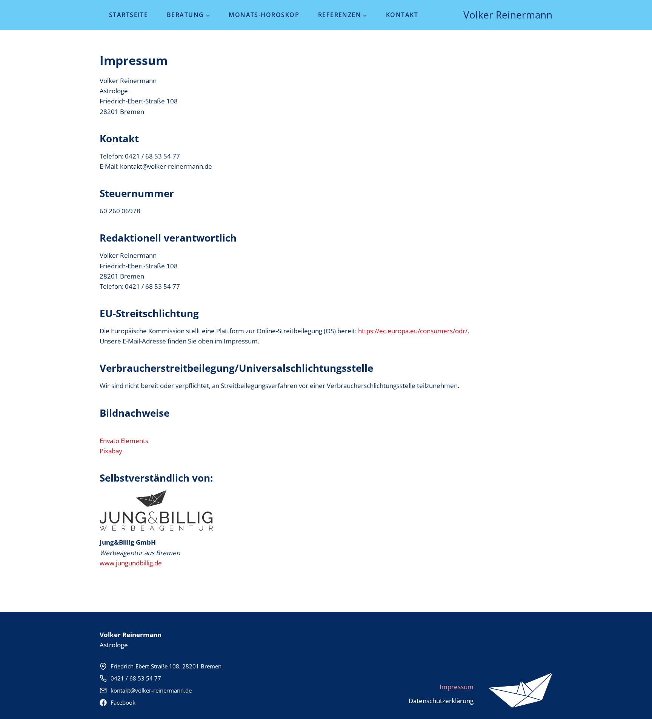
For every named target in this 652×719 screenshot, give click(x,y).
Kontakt (402, 15)
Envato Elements (124, 440)
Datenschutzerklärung (441, 700)
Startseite (128, 15)
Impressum (457, 686)
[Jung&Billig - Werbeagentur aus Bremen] (520, 690)
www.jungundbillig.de (131, 563)
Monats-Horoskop (264, 15)
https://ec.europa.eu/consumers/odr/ (412, 330)
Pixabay (111, 450)
